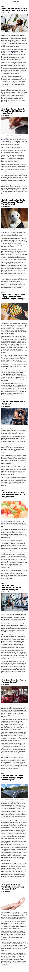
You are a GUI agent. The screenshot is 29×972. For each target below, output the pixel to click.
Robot (3, 232)
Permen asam (4, 521)
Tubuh (2, 614)
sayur (19, 323)
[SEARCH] (27, 1)
